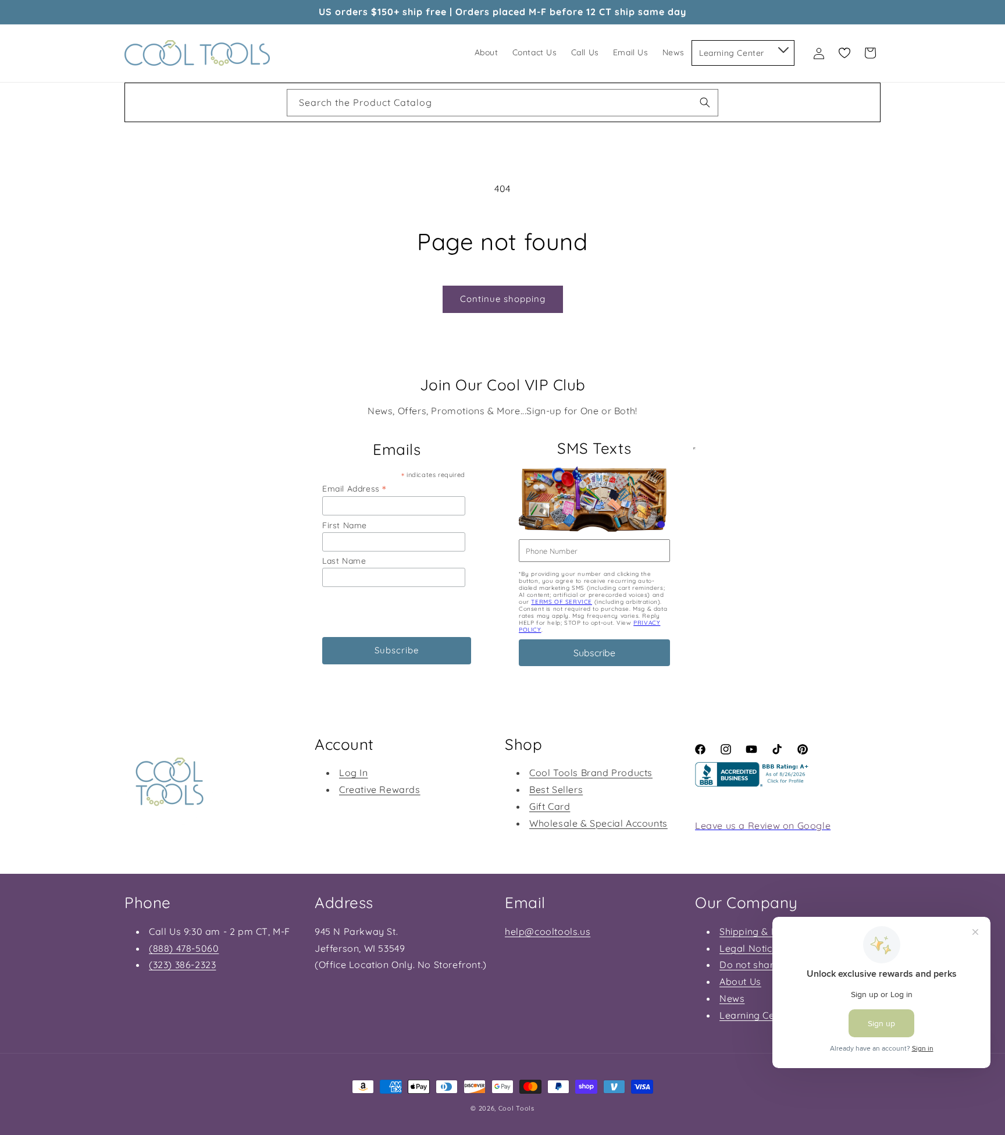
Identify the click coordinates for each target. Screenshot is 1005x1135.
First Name (344, 525)
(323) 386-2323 (182, 964)
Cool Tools (516, 1108)
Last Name (344, 561)
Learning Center (756, 1015)
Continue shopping (503, 298)
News (731, 998)
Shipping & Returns (763, 931)
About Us (740, 981)
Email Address (354, 488)
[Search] (705, 102)
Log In (353, 772)
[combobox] (502, 103)
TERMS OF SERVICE (561, 602)
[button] (782, 48)
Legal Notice (748, 948)
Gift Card (549, 806)
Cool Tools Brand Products (591, 772)
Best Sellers (556, 789)
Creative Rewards (379, 789)
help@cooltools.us (547, 931)
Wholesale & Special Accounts (598, 823)
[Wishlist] (844, 53)
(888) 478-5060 (184, 948)
